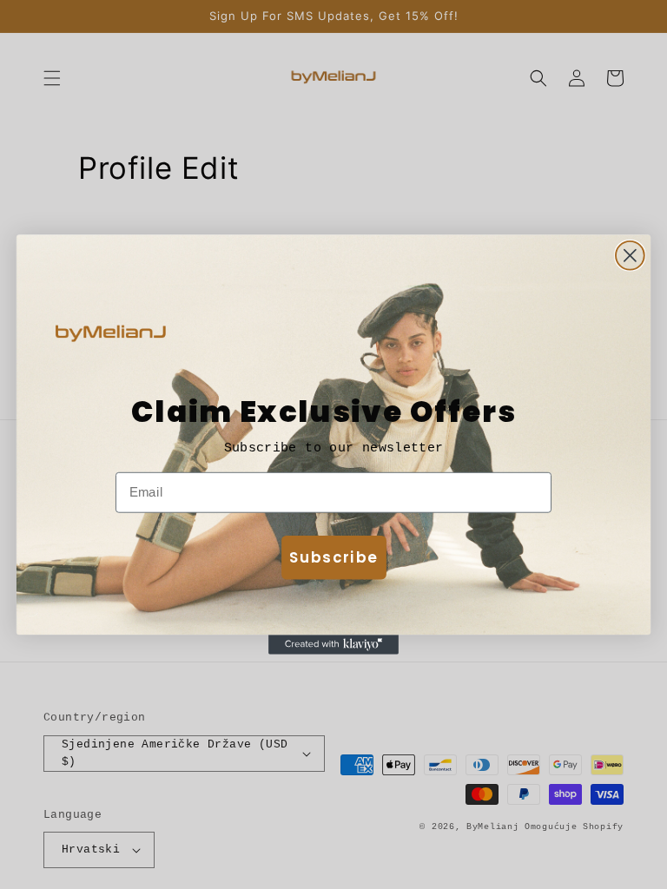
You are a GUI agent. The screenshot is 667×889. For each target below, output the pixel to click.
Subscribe (333, 557)
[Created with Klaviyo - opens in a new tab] (333, 644)
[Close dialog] (630, 255)
